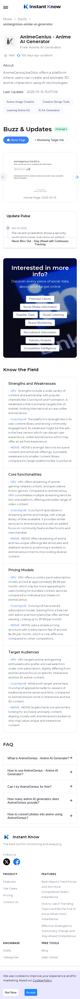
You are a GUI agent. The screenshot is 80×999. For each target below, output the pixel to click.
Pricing (8, 895)
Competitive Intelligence (40, 348)
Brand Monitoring (40, 322)
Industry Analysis (40, 340)
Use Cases (10, 888)
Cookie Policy (42, 980)
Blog (45, 950)
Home (7, 19)
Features (9, 881)
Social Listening (53, 314)
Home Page (18, 140)
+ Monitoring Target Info (49, 140)
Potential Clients (40, 298)
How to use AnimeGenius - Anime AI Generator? (40, 772)
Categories (11, 957)
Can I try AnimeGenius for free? (40, 786)
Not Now (10, 992)
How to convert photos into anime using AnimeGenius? (40, 816)
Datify (22, 19)
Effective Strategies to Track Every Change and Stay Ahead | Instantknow (59, 931)
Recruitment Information (40, 332)
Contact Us (10, 902)
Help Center (50, 957)
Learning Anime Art (18, 110)
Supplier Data (25, 314)
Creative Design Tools (56, 101)
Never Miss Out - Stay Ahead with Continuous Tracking (40, 243)
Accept (30, 992)
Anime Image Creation (20, 101)
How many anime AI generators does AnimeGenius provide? (40, 800)
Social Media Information (40, 307)
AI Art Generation (49, 110)
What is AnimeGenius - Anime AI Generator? (40, 758)
